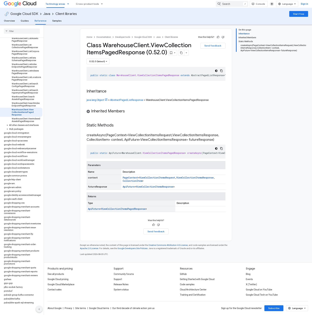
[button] (21, 125)
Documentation (104, 37)
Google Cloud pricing (58, 279)
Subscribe (274, 308)
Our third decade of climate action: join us (133, 308)
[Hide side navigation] (39, 309)
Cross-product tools (87, 3)
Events (249, 279)
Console (260, 3)
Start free (298, 13)
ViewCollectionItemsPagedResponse (123, 208)
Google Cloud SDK (24, 14)
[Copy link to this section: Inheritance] (109, 91)
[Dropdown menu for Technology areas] (69, 4)
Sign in (304, 4)
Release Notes (121, 284)
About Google (55, 308)
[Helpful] (218, 37)
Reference (40, 20)
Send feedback (212, 45)
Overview (9, 20)
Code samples (187, 284)
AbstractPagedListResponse (126, 100)
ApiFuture (129, 186)
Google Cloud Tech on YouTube (262, 294)
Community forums (124, 274)
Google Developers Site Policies (132, 248)
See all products (56, 274)
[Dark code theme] (216, 70)
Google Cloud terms (99, 308)
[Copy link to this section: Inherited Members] (128, 111)
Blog (248, 274)
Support (118, 279)
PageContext (130, 177)
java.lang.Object (95, 100)
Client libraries (66, 14)
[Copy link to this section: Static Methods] (118, 125)
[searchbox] (22, 31)
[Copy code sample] (221, 70)
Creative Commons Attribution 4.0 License (168, 245)
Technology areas (55, 3)
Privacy (68, 308)
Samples (57, 20)
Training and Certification (193, 294)
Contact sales (55, 289)
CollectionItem (132, 180)
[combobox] (232, 4)
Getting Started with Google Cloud (197, 279)
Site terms (80, 308)
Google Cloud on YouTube (259, 289)
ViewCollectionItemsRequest (157, 177)
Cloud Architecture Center (193, 289)
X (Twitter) (251, 284)
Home (89, 37)
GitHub (183, 274)
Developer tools (122, 37)
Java (46, 14)
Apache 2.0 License (89, 248)
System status (121, 289)
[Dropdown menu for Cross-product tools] (103, 4)
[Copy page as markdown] (181, 53)
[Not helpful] (223, 37)
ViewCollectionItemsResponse (195, 177)
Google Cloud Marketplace (61, 284)
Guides (25, 20)
